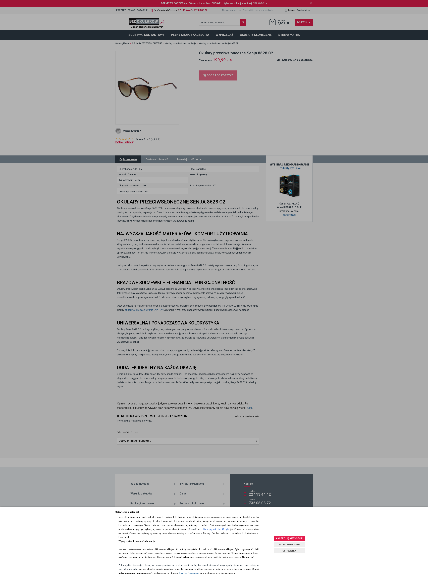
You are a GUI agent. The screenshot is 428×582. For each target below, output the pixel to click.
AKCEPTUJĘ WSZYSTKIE (289, 538)
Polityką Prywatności (189, 573)
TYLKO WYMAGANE (289, 544)
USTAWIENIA (289, 551)
